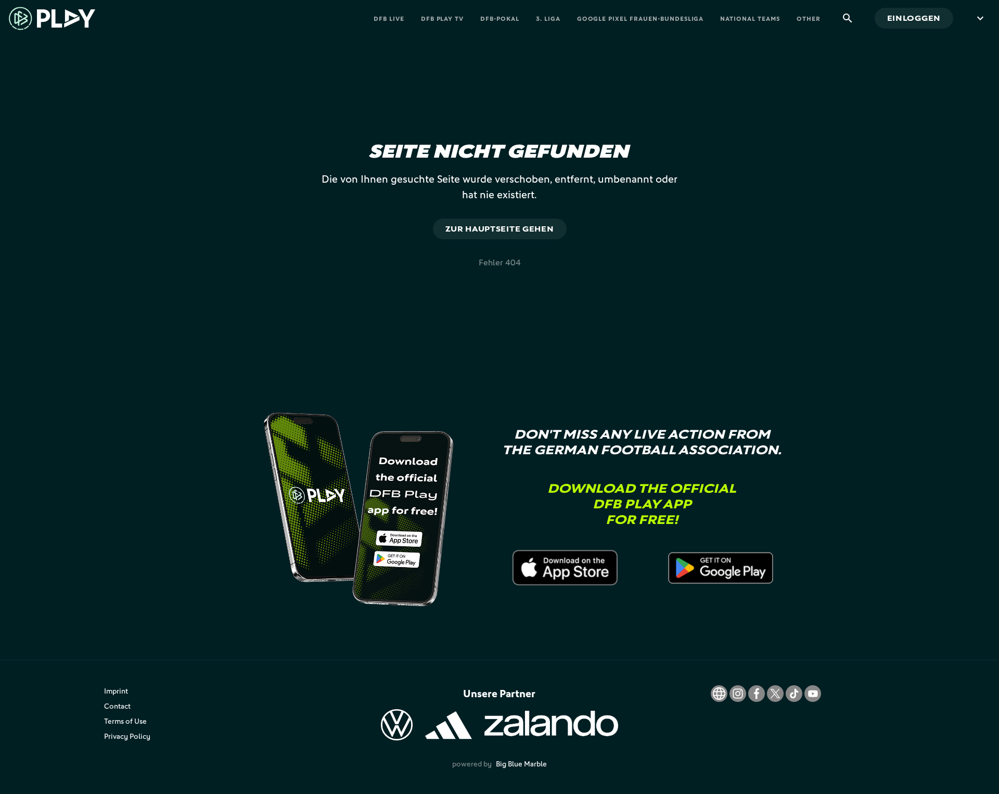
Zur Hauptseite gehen (499, 228)
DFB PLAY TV (442, 18)
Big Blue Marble (521, 763)
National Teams (749, 18)
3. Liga (548, 18)
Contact (117, 705)
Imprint (116, 690)
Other (809, 18)
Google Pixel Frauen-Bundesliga (640, 18)
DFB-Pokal (499, 18)
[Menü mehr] (980, 18)
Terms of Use (125, 720)
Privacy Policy (127, 736)
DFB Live (389, 18)
